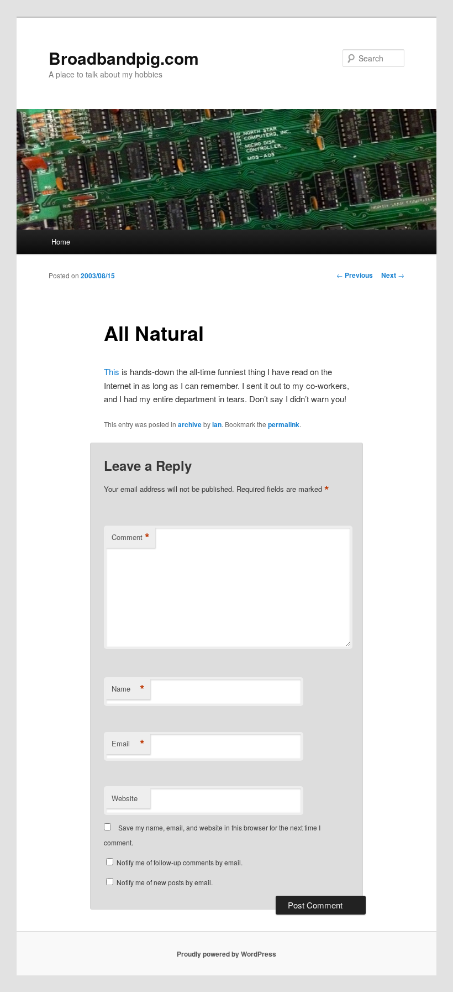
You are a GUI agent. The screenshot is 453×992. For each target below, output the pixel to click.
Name (128, 689)
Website (125, 798)
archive (190, 424)
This (111, 371)
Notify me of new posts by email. (165, 882)
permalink (283, 424)
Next (392, 275)
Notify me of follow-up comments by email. (180, 862)
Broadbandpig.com (124, 58)
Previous (354, 275)
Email (128, 743)
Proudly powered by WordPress (226, 954)
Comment (131, 537)
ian (217, 424)
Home (60, 241)
